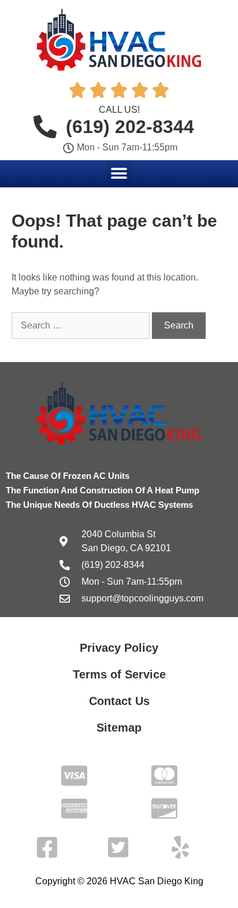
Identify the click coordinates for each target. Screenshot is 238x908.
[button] (119, 173)
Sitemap (119, 727)
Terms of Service (119, 674)
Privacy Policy (119, 647)
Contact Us (119, 701)
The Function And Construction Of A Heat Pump (102, 490)
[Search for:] (82, 325)
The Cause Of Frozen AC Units (67, 476)
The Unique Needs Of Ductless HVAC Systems (99, 505)
